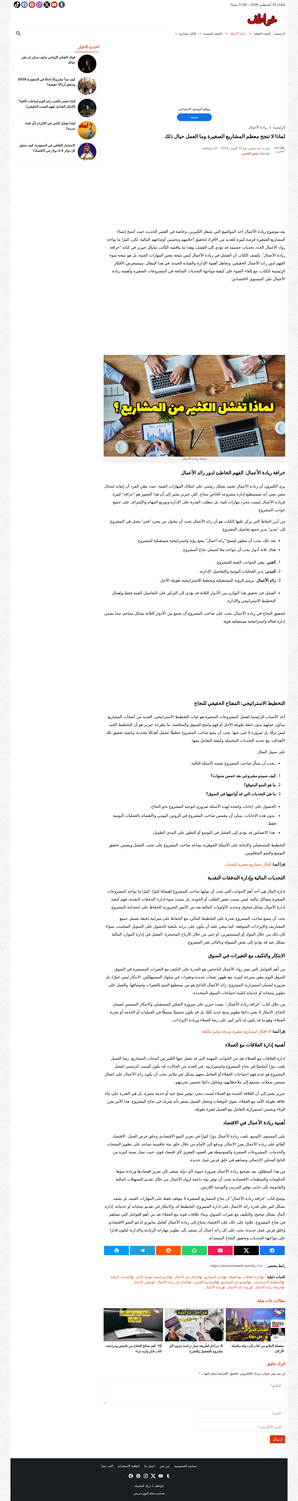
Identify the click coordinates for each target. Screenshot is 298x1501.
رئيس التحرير (250, 153)
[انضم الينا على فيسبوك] (24, 4)
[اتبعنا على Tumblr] (61, 4)
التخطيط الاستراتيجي (267, 1282)
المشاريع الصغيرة (205, 1282)
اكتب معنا (107, 1466)
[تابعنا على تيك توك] (16, 4)
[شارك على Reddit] (168, 1250)
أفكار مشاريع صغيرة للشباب (248, 864)
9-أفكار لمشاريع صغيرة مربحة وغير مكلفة (236, 1031)
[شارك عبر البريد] (220, 1250)
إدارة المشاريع (214, 1277)
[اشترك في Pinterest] (31, 4)
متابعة (194, 117)
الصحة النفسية (212, 33)
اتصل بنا (149, 1466)
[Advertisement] (194, 74)
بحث (18, 33)
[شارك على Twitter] (246, 1250)
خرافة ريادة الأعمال (268, 1287)
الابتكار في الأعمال (187, 1277)
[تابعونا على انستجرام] (39, 4)
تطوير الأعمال (142, 1282)
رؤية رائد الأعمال (238, 1287)
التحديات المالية (120, 1277)
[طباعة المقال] (116, 1250)
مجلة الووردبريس (144, 1493)
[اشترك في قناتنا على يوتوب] (54, 4)
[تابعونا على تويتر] (46, 4)
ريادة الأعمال (238, 33)
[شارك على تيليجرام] (142, 1250)
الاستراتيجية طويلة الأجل (152, 1277)
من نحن (164, 1466)
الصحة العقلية (262, 33)
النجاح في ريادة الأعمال (172, 1282)
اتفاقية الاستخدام (129, 1466)
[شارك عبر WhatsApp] (194, 1250)
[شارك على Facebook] (272, 1250)
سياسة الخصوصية (185, 1466)
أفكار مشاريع (187, 33)
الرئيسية (279, 33)
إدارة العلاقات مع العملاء (244, 1277)
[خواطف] (149, 19)
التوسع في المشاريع (234, 1282)
